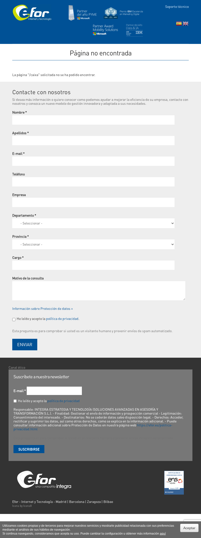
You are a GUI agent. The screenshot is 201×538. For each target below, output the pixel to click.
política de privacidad (62, 318)
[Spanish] (179, 25)
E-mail (18, 153)
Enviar (24, 344)
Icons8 (27, 506)
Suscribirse (28, 449)
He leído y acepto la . (48, 318)
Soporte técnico (177, 6)
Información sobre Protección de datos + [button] (42, 308)
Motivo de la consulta (28, 278)
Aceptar (189, 528)
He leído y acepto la (49, 400)
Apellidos (20, 133)
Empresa (19, 195)
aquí (163, 533)
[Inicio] (31, 12)
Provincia (20, 236)
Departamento (24, 215)
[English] (185, 25)
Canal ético (17, 367)
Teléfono (18, 174)
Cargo (18, 257)
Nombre (19, 112)
